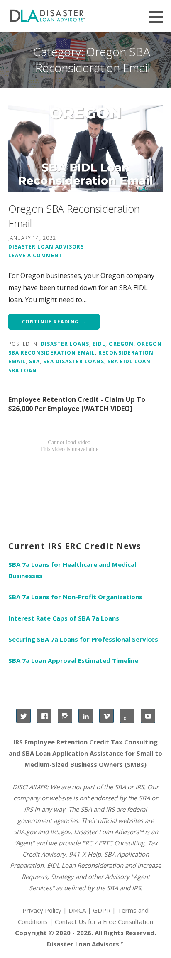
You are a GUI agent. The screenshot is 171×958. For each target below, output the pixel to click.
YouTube (148, 716)
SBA (34, 361)
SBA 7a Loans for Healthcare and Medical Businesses (72, 570)
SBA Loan (22, 370)
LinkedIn (85, 716)
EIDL (99, 343)
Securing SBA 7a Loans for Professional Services (83, 639)
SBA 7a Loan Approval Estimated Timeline (73, 660)
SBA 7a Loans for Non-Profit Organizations (75, 597)
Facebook (44, 716)
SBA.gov (24, 831)
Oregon (121, 343)
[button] (159, 17)
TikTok (127, 716)
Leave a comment (35, 255)
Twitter (23, 716)
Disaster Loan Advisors (46, 246)
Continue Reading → (54, 321)
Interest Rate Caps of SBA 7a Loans (63, 618)
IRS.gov (60, 831)
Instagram (65, 716)
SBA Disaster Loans (73, 361)
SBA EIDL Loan (129, 361)
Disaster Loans (65, 343)
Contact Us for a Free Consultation (104, 921)
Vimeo (106, 716)
